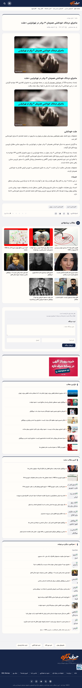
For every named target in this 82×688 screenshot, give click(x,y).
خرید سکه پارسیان (22, 645)
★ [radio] (13, 213)
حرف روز (15, 673)
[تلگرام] (41, 681)
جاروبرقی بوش (60, 645)
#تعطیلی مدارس (69, 9)
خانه (76, 18)
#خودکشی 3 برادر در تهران (56, 207)
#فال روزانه (40, 9)
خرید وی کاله (48, 645)
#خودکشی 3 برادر (71, 207)
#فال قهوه (33, 9)
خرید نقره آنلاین (36, 645)
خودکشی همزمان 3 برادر (53, 82)
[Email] (55, 213)
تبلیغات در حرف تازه (58, 673)
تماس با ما (34, 673)
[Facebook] (64, 213)
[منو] (9, 3)
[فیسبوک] (31, 681)
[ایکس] (45, 681)
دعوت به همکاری (44, 673)
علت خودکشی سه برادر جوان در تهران (50, 136)
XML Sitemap (5, 673)
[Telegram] (60, 213)
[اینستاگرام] (36, 681)
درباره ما (69, 673)
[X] (68, 213)
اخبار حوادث (70, 18)
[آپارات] (50, 681)
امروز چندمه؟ (24, 673)
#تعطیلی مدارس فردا (58, 9)
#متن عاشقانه (48, 9)
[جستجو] (4, 3)
